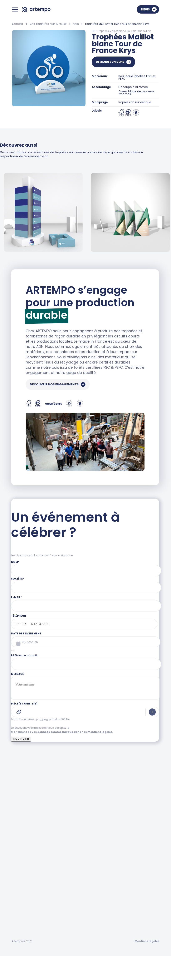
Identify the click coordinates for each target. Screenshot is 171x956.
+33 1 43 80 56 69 (24, 826)
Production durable (29, 935)
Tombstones (22, 893)
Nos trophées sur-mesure (48, 24)
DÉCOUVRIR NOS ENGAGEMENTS (54, 384)
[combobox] (18, 624)
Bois (76, 24)
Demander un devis (110, 62)
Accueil (18, 24)
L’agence (19, 921)
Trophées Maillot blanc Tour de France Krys (117, 24)
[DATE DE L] (12, 650)
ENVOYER (21, 739)
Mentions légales (147, 941)
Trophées (19, 880)
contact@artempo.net (28, 845)
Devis (145, 9)
